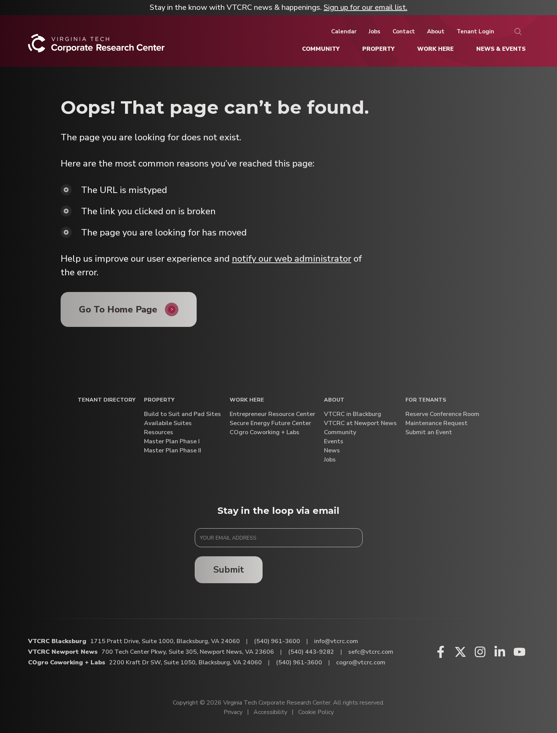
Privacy (233, 712)
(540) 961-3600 (277, 641)
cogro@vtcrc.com (360, 662)
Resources (158, 432)
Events (333, 441)
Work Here (247, 400)
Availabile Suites (168, 423)
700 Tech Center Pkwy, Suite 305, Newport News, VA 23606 (188, 652)
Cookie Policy (316, 712)
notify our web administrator (291, 259)
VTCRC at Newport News (360, 423)
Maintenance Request (436, 423)
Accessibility (270, 712)
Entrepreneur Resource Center (272, 414)
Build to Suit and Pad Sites (182, 414)
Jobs (330, 459)
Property (159, 400)
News (332, 450)
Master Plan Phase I (172, 441)
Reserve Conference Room (442, 414)
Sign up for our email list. (365, 7)
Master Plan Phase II (172, 450)
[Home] (96, 46)
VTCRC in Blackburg (352, 414)
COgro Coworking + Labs (264, 432)
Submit (228, 569)
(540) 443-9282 (311, 652)
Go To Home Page (118, 309)
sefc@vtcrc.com (370, 652)
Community (340, 432)
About (334, 400)
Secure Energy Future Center (270, 423)
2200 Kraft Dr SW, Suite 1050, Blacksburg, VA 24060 (185, 662)
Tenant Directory (106, 400)
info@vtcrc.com (336, 641)
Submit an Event (428, 432)
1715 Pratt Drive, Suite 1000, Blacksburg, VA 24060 (165, 641)
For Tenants (425, 400)
